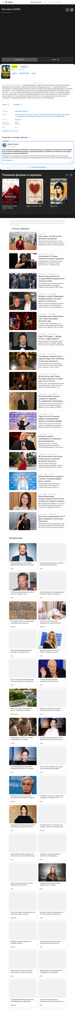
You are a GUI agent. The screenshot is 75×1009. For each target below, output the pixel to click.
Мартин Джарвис (35, 116)
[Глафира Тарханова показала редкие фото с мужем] (52, 877)
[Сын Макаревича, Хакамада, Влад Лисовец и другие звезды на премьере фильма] (52, 586)
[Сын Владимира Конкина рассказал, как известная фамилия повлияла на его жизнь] (52, 673)
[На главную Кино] (10, 2)
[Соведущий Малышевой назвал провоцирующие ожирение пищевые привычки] (23, 993)
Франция (18, 119)
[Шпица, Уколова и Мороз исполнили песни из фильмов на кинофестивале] (52, 993)
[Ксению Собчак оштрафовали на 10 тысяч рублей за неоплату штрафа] (52, 906)
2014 (13, 70)
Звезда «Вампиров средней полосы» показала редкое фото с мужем (50, 478)
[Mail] (6, 2)
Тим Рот (17, 114)
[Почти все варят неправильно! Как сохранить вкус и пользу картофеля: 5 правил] (23, 906)
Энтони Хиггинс (47, 116)
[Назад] (67, 175)
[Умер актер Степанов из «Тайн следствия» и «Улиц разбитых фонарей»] (23, 964)
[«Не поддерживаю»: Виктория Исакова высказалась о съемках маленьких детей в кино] (23, 760)
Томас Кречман (44, 114)
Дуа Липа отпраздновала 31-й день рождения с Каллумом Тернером (51, 518)
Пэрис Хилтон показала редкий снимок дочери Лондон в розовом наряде (50, 418)
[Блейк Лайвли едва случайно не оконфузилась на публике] (52, 964)
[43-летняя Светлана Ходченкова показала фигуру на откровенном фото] (23, 673)
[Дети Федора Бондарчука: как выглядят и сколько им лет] (23, 644)
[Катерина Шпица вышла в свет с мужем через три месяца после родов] (52, 731)
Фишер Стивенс (33, 114)
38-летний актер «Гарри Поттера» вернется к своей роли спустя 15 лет (50, 378)
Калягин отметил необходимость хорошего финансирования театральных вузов (49, 438)
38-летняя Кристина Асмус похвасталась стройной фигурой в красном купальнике (50, 458)
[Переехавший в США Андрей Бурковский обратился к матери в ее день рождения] (23, 556)
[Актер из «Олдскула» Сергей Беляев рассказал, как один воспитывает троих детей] (52, 702)
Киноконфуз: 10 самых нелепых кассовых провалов (51, 257)
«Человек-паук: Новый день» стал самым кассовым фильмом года (51, 318)
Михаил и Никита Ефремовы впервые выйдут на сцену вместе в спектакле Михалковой (50, 298)
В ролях (4, 114)
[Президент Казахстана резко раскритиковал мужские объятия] (23, 789)
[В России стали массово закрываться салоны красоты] (52, 615)
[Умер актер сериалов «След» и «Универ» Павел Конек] (23, 877)
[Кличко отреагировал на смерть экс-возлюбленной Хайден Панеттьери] (52, 760)
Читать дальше (7, 160)
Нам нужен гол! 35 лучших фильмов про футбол (49, 237)
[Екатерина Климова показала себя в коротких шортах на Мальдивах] (52, 935)
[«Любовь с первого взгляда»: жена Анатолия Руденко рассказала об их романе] (52, 847)
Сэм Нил (24, 114)
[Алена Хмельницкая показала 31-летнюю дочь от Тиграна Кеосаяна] (23, 847)
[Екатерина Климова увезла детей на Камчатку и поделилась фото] (23, 818)
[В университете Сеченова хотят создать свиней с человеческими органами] (52, 818)
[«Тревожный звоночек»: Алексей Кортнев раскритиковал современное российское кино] (52, 556)
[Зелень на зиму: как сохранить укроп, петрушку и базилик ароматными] (23, 702)
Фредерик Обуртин (21, 111)
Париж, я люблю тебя (33, 206)
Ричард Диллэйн (59, 116)
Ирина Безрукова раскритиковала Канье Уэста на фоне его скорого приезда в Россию (51, 498)
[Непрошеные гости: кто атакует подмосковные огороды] (23, 731)
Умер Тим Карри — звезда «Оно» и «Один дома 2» (49, 337)
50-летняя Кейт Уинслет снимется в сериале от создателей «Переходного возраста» (51, 398)
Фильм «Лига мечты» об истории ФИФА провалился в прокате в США (51, 278)
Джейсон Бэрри (24, 116)
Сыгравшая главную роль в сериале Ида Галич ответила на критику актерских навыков (51, 358)
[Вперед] (71, 175)
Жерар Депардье (56, 114)
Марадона (54, 206)
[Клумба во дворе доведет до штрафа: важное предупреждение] (23, 935)
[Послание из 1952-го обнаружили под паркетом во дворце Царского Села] (23, 615)
